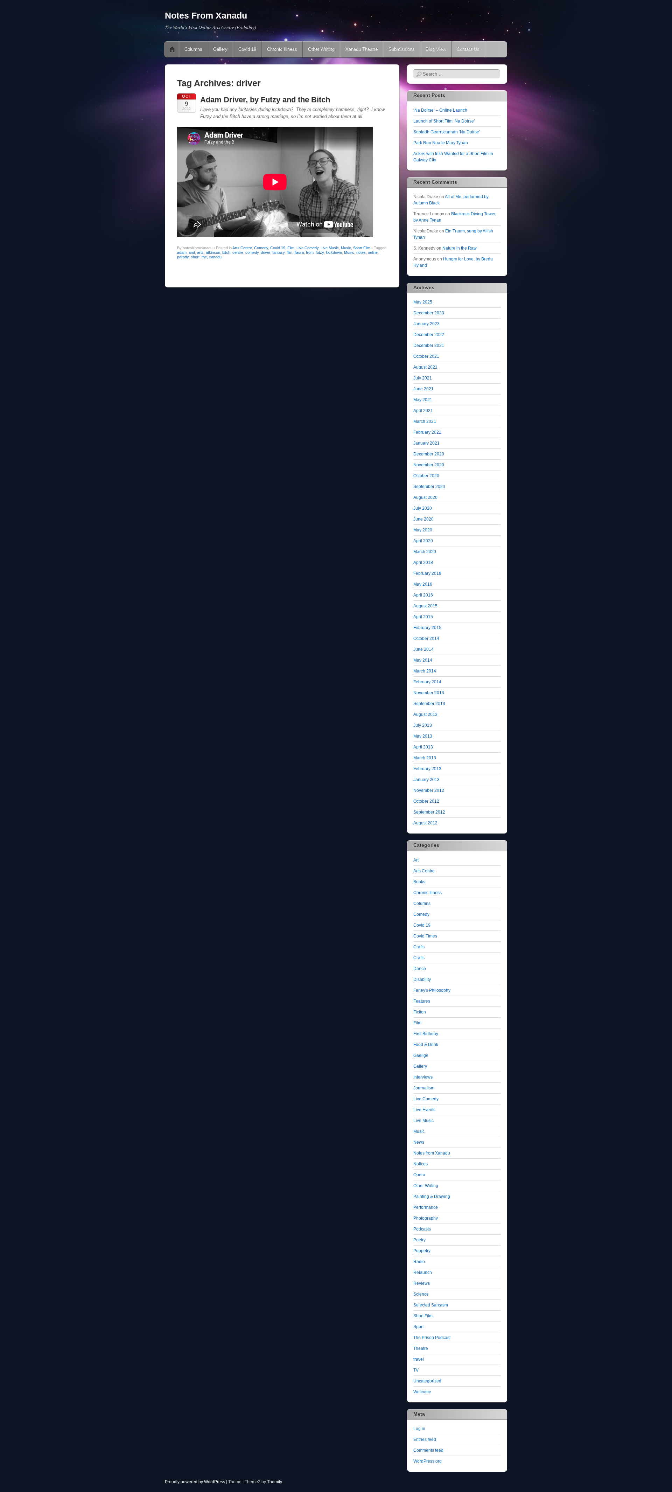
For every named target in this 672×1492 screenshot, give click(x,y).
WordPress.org (427, 1461)
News (418, 1142)
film (289, 252)
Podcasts (422, 1229)
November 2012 (428, 790)
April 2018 (423, 562)
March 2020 (424, 551)
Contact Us (468, 49)
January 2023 (426, 323)
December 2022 (428, 334)
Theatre (420, 1348)
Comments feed (428, 1450)
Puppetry (421, 1250)
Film (290, 248)
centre (237, 252)
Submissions (401, 49)
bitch (226, 252)
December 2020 (428, 454)
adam (182, 252)
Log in (419, 1428)
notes (361, 252)
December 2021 (428, 345)
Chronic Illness (282, 49)
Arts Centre (242, 248)
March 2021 (424, 421)
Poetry (419, 1239)
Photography (425, 1218)
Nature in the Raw (459, 248)
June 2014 (423, 649)
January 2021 (426, 443)
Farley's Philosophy (431, 990)
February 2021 (427, 432)
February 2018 (427, 573)
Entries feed (424, 1439)
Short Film (361, 248)
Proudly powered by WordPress (195, 1481)
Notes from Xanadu (431, 1153)
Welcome (422, 1391)
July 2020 (422, 508)
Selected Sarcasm (430, 1305)
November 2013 (428, 692)
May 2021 (422, 399)
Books (419, 881)
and (192, 252)
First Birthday (425, 1033)
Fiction (419, 1012)
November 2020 (428, 464)
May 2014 (422, 660)
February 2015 (427, 627)
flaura (299, 252)
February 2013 (427, 768)
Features (421, 1001)
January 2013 (426, 779)
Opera (419, 1174)
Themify (274, 1481)
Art (416, 860)
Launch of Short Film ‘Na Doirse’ (444, 121)
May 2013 (422, 736)
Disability (422, 979)
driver (265, 252)
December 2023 (428, 313)
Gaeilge (420, 1055)
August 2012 (425, 823)
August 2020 (425, 497)
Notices (420, 1164)
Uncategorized (427, 1381)
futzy (320, 252)
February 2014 (427, 681)
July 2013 (422, 725)
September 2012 (429, 812)
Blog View (436, 49)
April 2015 (423, 616)
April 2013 (423, 747)
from (310, 252)
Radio (419, 1261)
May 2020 (422, 530)
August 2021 (425, 367)
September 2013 (429, 703)
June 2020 (423, 519)
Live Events (424, 1109)
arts (200, 252)
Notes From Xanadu (206, 15)
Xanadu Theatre (361, 49)
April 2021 (423, 410)
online (373, 252)
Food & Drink (425, 1044)
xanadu (215, 257)
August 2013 (425, 714)
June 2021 (423, 388)
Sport (418, 1326)
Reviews (421, 1283)
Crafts (419, 946)
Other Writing (321, 49)
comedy (252, 252)
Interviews (423, 1077)
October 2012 (426, 801)
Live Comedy (307, 248)
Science (421, 1294)
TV (416, 1370)
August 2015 (425, 606)
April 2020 (423, 540)
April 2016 (423, 595)
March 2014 (424, 671)
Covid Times (425, 936)
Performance (425, 1207)
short (195, 257)
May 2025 (422, 302)
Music (346, 248)
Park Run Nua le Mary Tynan (440, 142)
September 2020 (429, 486)
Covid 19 (247, 49)
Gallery (220, 49)
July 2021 (422, 378)
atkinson (213, 252)
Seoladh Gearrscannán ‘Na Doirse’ (446, 132)
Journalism (423, 1088)
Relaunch (422, 1272)
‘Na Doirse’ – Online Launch (440, 110)
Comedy (261, 248)
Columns (193, 49)
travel (418, 1359)
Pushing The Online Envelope (172, 49)
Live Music (330, 248)
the (204, 257)
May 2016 (422, 584)
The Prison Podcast (431, 1337)
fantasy (278, 252)
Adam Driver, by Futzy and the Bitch (265, 99)
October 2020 (426, 475)
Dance (419, 968)
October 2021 (426, 356)
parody (183, 257)
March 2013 (424, 757)
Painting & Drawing (431, 1196)
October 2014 (426, 638)
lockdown (334, 252)
